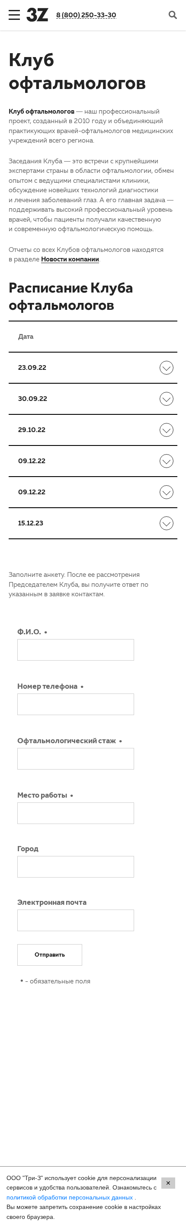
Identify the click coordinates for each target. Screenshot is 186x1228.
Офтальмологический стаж (66, 742)
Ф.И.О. (29, 633)
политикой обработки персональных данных (70, 1197)
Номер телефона (47, 687)
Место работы (42, 796)
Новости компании (70, 259)
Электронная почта (52, 903)
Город (27, 850)
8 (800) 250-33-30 (86, 15)
